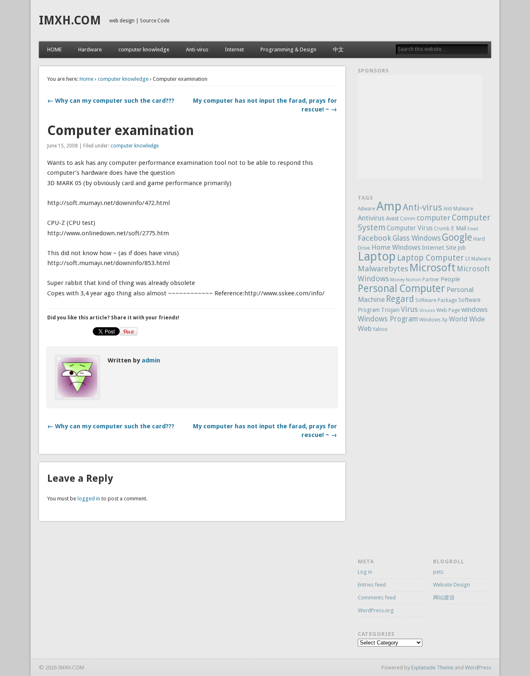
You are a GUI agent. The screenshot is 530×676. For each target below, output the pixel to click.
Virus (409, 309)
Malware (481, 259)
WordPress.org (376, 610)
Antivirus (371, 218)
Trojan (390, 310)
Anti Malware (458, 209)
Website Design (451, 585)
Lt (467, 258)
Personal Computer (401, 288)
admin (151, 360)
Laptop (377, 256)
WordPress (478, 667)
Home (87, 79)
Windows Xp (433, 320)
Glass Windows (417, 238)
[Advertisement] (420, 127)
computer (433, 217)
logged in (88, 498)
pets (438, 572)
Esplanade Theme (432, 667)
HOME (54, 49)
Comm (407, 219)
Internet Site (439, 247)
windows (474, 310)
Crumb (442, 229)
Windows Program (388, 319)
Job (462, 247)
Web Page (448, 310)
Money (397, 279)
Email (472, 229)
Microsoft (432, 267)
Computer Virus (410, 228)
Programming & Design (288, 49)
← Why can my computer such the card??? (110, 100)
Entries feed (372, 585)
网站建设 (444, 597)
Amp (389, 206)
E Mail (458, 228)
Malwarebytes (383, 268)
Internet (234, 49)
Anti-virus (197, 49)
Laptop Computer (430, 258)
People (450, 279)
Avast (392, 218)
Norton (413, 279)
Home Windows (396, 247)
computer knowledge (143, 49)
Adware (366, 209)
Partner (430, 279)
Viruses (427, 310)
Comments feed (377, 597)
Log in (365, 572)
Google (457, 237)
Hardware (90, 49)
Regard (400, 299)
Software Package (436, 300)
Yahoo (380, 329)
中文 (338, 49)
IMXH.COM (70, 20)
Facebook (374, 238)
